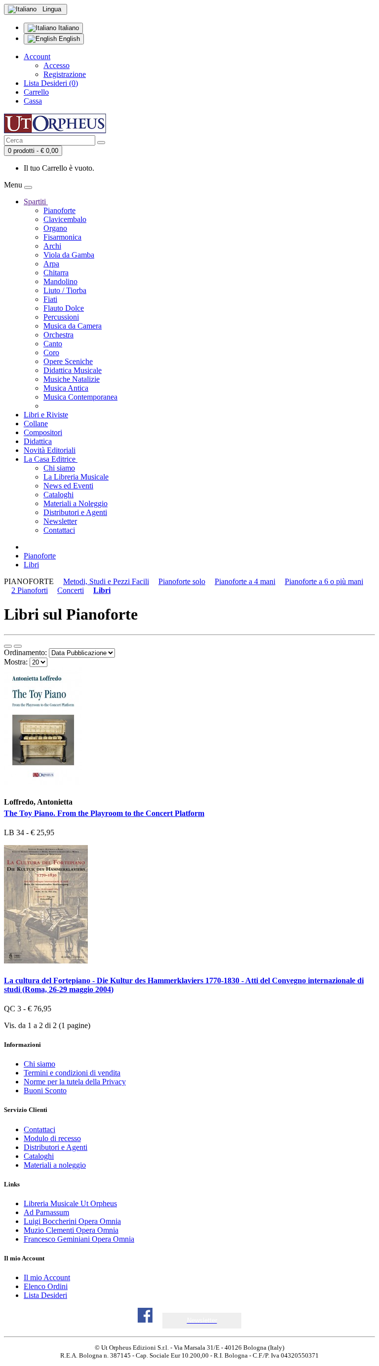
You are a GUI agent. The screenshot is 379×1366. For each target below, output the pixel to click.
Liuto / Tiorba (64, 290)
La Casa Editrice (50, 459)
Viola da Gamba (68, 255)
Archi (52, 246)
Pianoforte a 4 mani (245, 581)
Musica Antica (65, 388)
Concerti (70, 590)
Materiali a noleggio (55, 1165)
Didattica (38, 441)
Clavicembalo (64, 219)
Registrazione (64, 74)
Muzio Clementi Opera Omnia (71, 1230)
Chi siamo (59, 468)
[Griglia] (18, 646)
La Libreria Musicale (76, 477)
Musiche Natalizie (71, 379)
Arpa (51, 263)
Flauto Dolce (63, 308)
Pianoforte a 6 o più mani (324, 581)
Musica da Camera (72, 326)
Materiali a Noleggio (75, 503)
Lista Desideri (45, 1295)
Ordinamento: (25, 652)
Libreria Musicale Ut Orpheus (70, 1203)
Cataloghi (58, 494)
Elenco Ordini (46, 1286)
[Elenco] (8, 646)
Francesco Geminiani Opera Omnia (79, 1239)
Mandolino (60, 281)
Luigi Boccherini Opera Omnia (72, 1221)
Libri (31, 564)
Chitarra (56, 272)
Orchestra (58, 335)
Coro (51, 352)
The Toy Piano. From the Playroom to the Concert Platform (104, 813)
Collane (36, 423)
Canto (52, 343)
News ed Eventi (68, 485)
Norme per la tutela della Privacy (75, 1081)
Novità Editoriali (50, 450)
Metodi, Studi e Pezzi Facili (106, 581)
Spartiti (36, 201)
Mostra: (16, 662)
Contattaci (59, 530)
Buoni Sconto (45, 1090)
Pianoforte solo (181, 581)
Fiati (50, 299)
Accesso (56, 65)
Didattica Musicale (72, 370)
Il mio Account (47, 1277)
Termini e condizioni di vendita (72, 1073)
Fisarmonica (62, 237)
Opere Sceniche (68, 361)
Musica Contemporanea (80, 397)
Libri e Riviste (46, 414)
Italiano (67, 28)
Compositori (43, 432)
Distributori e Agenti (75, 512)
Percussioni (61, 317)
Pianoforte (59, 210)
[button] (202, 1320)
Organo (55, 228)
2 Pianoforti (29, 590)
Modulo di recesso (52, 1138)
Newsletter (60, 521)
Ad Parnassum (46, 1212)
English (68, 38)
